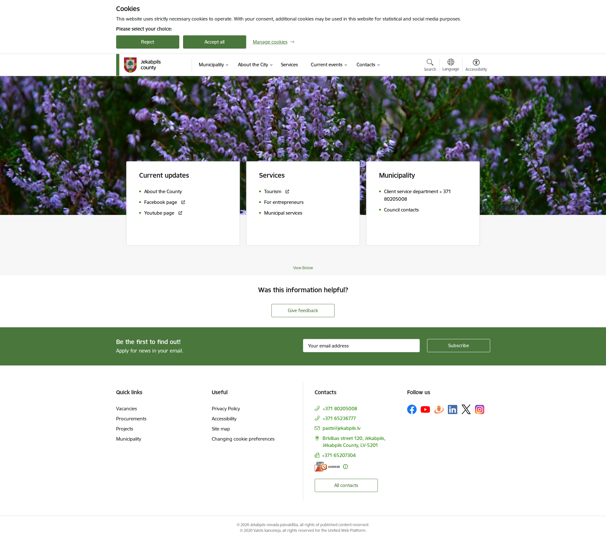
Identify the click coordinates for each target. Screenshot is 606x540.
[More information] (345, 466)
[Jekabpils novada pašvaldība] (142, 65)
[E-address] (327, 466)
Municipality (128, 439)
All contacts (346, 485)
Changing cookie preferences (243, 439)
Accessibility (224, 419)
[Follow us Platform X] (466, 409)
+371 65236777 (339, 418)
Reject (147, 42)
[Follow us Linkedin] (452, 409)
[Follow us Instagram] (479, 409)
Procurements (131, 419)
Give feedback (303, 310)
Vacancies (126, 409)
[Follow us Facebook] (412, 409)
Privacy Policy (226, 409)
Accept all (214, 42)
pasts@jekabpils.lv (341, 428)
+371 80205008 (340, 409)
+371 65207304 (339, 455)
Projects (124, 429)
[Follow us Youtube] (425, 409)
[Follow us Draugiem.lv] (439, 409)
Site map (221, 429)
